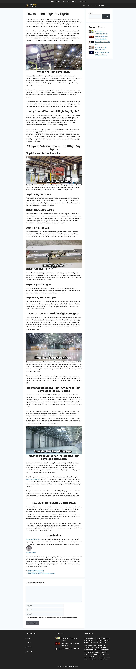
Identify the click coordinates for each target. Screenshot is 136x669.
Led (89, 5)
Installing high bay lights (33, 539)
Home (52, 1)
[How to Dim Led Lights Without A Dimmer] (91, 53)
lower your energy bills (33, 479)
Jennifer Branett (31, 552)
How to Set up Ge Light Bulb (70, 649)
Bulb (84, 5)
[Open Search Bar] (108, 5)
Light (95, 5)
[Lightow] (31, 5)
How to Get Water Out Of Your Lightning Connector (41, 573)
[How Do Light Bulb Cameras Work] (91, 47)
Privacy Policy (82, 1)
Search (91, 13)
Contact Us (65, 1)
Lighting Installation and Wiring (36, 570)
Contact (28, 642)
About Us (58, 1)
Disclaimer (73, 1)
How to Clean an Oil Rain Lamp (36, 572)
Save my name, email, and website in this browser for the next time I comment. (52, 617)
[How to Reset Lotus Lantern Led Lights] (91, 37)
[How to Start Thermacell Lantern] (91, 31)
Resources (102, 5)
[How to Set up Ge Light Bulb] (91, 42)
